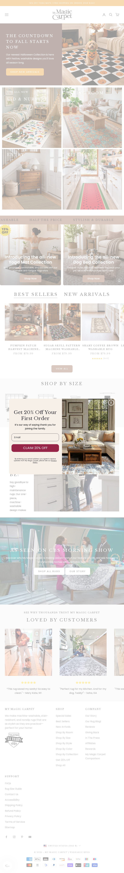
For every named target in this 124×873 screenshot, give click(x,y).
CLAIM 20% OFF (35, 448)
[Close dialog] (111, 402)
